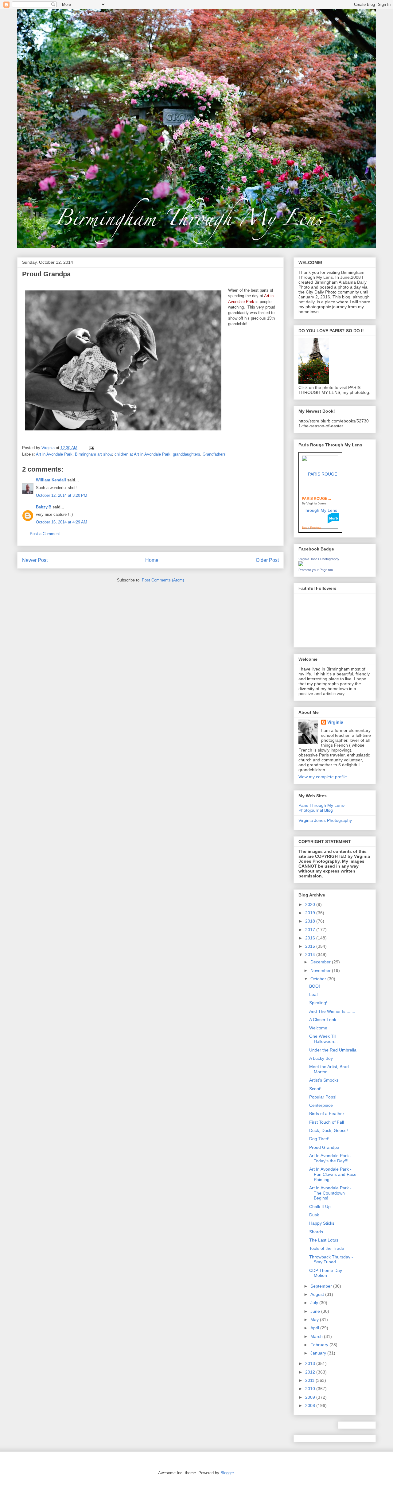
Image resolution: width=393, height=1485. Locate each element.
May (315, 1319)
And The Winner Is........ (332, 1011)
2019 (310, 912)
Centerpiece (321, 1105)
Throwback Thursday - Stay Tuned (331, 1259)
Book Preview (311, 527)
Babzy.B (43, 507)
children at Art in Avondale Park (142, 454)
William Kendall (51, 480)
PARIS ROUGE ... (316, 498)
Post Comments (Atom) (163, 580)
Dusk (314, 1214)
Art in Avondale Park (54, 454)
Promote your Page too (315, 570)
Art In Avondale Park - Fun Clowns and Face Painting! (332, 1174)
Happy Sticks (321, 1223)
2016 (310, 937)
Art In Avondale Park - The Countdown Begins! (330, 1193)
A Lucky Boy (321, 1058)
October (318, 978)
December (321, 961)
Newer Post (35, 560)
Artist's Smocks (324, 1080)
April (315, 1327)
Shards (316, 1231)
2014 (310, 954)
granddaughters (186, 454)
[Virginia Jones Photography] (300, 564)
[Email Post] (91, 447)
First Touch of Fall (326, 1122)
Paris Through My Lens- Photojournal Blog (321, 808)
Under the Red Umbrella (332, 1050)
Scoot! (315, 1088)
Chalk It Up (320, 1206)
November (321, 970)
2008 (310, 1405)
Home (151, 560)
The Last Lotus (323, 1240)
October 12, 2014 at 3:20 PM (61, 495)
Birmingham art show (93, 454)
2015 (310, 946)
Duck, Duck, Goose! (328, 1130)
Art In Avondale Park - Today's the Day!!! (330, 1158)
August (317, 1294)
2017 (310, 929)
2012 (310, 1372)
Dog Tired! (319, 1138)
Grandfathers (214, 454)
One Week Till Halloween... (323, 1039)
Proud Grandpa (324, 1147)
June (315, 1311)
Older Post (267, 560)
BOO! (314, 986)
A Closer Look (322, 1019)
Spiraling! (318, 1002)
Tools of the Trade (326, 1248)
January (318, 1353)
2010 (310, 1388)
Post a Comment (45, 533)
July (314, 1302)
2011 (310, 1380)
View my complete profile (322, 776)
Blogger (227, 1473)
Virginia (335, 722)
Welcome (318, 1027)
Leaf (313, 994)
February (319, 1344)
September (321, 1286)
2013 (310, 1363)
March (317, 1336)
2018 (310, 921)
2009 (310, 1397)
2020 (310, 904)
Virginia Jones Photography (318, 559)
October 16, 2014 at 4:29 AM (61, 522)
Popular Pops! (323, 1096)
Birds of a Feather (326, 1113)
